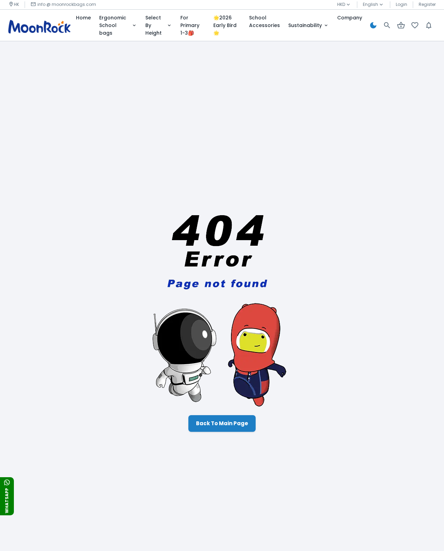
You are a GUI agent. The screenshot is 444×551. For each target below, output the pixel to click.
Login (401, 4)
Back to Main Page (222, 423)
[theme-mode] (373, 25)
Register (427, 4)
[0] (401, 25)
